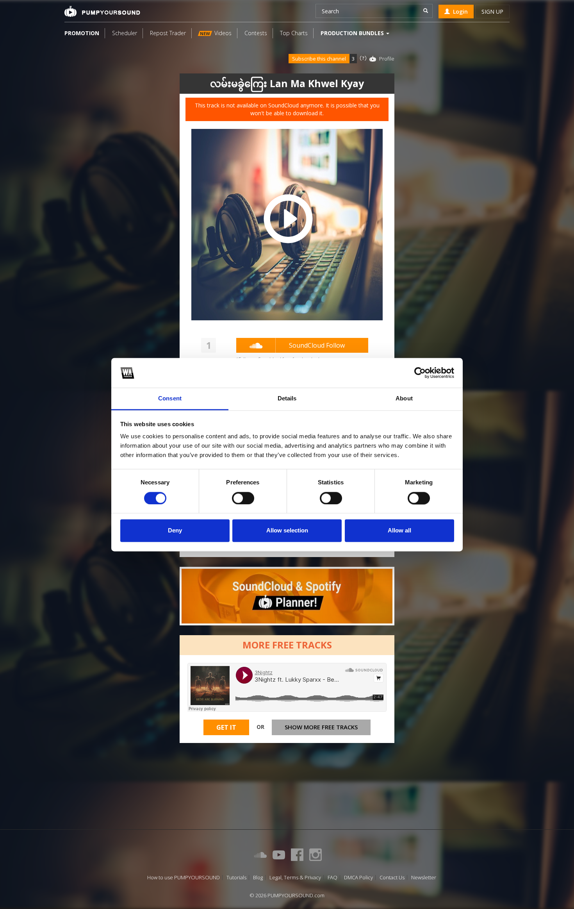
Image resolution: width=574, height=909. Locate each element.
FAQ (332, 877)
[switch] (243, 498)
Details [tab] (287, 398)
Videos (216, 33)
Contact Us (392, 877)
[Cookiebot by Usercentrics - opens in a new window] (420, 373)
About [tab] (404, 398)
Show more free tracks (321, 727)
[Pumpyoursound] (102, 11)
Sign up (492, 11)
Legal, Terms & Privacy (295, 877)
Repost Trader (168, 33)
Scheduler (124, 33)
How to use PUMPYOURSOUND (183, 877)
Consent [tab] (170, 398)
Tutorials (236, 877)
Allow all (399, 530)
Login (459, 11)
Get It (226, 727)
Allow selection (287, 530)
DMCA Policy (358, 877)
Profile (386, 58)
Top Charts (294, 33)
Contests (255, 33)
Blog (258, 877)
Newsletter (423, 877)
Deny (175, 530)
